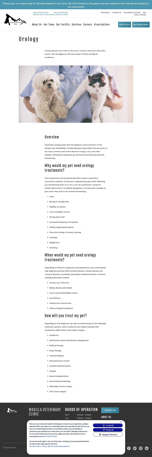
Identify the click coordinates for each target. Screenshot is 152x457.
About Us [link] (37, 24)
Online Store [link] (124, 25)
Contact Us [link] (116, 12)
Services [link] (76, 24)
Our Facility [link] (63, 24)
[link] (15, 20)
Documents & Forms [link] (132, 12)
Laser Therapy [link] (140, 15)
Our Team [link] (49, 24)
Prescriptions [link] (102, 24)
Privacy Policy (51, 436)
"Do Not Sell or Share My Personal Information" (49, 446)
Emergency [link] (105, 12)
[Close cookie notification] (121, 421)
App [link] (144, 12)
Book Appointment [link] (140, 25)
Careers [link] (87, 24)
